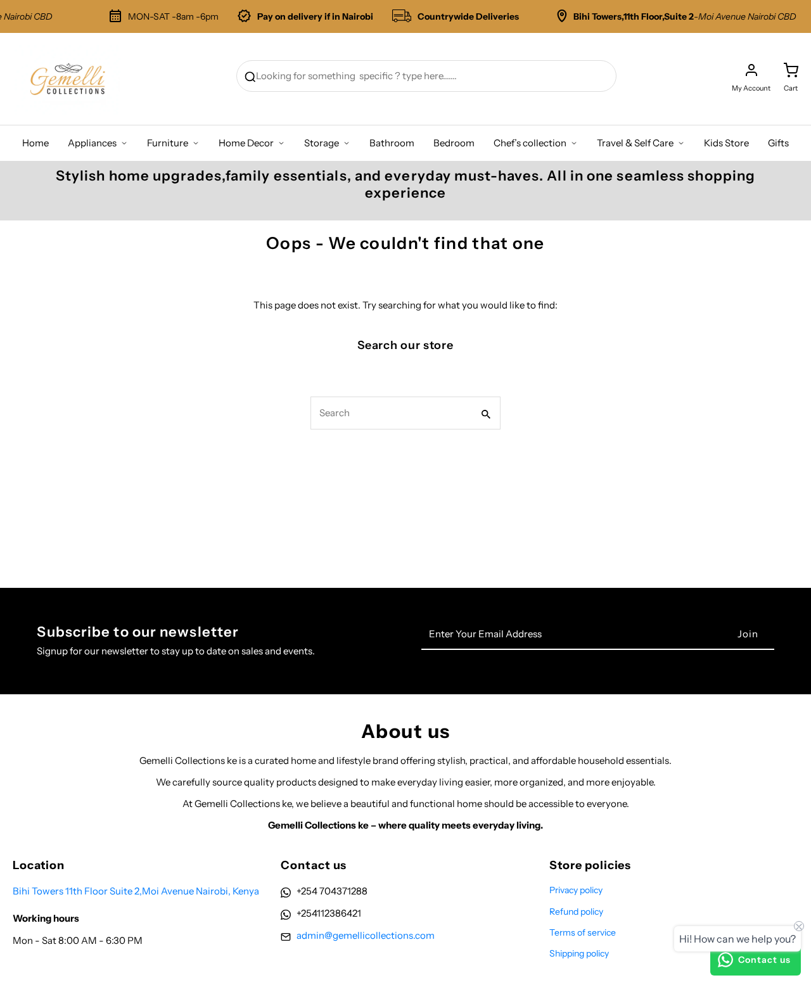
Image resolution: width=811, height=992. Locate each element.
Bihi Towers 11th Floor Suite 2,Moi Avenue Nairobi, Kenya (136, 891)
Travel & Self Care (635, 143)
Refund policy (576, 911)
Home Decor (246, 143)
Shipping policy (579, 953)
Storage (321, 143)
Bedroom (454, 143)
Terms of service (582, 932)
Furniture (167, 143)
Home (35, 143)
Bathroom (391, 143)
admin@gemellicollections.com (366, 935)
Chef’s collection (530, 143)
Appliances (92, 143)
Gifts (778, 143)
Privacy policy (576, 890)
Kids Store (726, 143)
